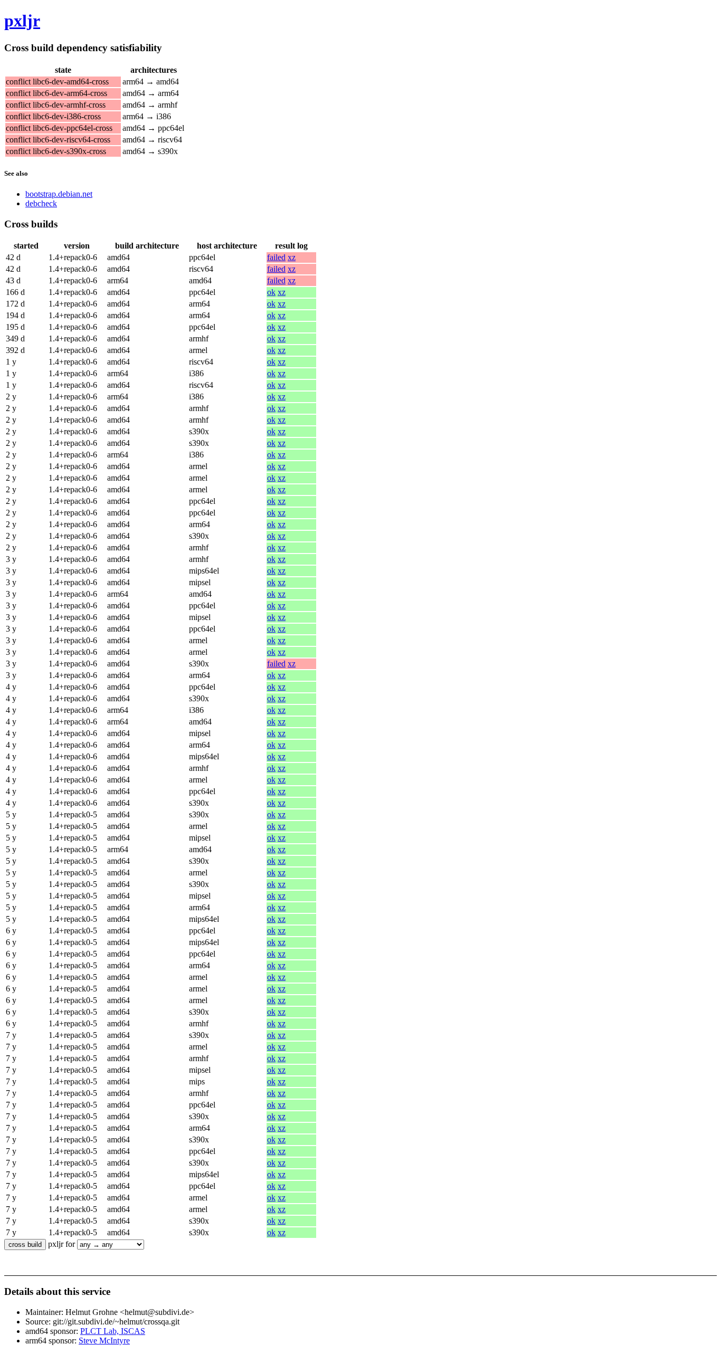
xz (292, 257)
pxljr (22, 20)
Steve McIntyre (104, 1340)
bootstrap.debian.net (58, 193)
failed (276, 257)
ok (271, 292)
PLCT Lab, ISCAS (112, 1331)
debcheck (41, 203)
